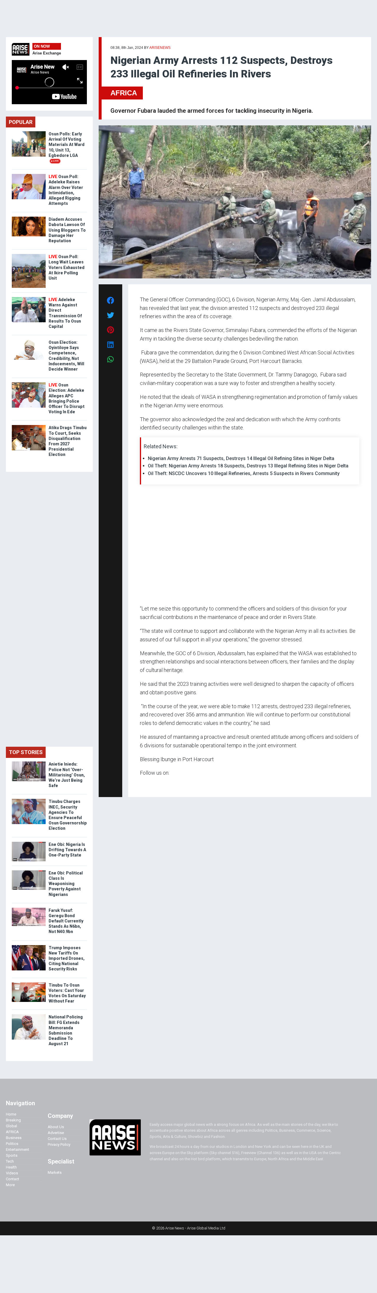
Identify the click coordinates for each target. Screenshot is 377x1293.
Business (14, 1138)
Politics (12, 1143)
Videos (12, 1173)
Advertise (56, 1133)
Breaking (13, 1120)
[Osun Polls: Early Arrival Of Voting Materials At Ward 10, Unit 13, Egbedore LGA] (29, 132)
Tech (10, 1161)
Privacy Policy (59, 1144)
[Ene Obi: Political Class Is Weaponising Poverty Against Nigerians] (29, 871)
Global (11, 1126)
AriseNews (160, 48)
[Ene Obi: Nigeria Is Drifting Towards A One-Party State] (29, 843)
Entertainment (17, 1149)
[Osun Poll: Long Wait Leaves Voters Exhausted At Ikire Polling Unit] (29, 255)
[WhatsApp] (148, 784)
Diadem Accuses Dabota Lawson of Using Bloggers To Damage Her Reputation (67, 230)
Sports (11, 1155)
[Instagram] (146, 784)
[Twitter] (143, 784)
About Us (56, 1127)
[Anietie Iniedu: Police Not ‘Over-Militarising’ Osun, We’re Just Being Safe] (29, 762)
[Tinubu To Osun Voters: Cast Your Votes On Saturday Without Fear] (29, 983)
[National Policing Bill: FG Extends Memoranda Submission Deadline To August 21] (29, 1015)
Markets (55, 1172)
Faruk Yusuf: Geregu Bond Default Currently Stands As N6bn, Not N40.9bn (66, 921)
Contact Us (57, 1138)
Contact (12, 1179)
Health (11, 1167)
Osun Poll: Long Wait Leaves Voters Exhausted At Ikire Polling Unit (67, 267)
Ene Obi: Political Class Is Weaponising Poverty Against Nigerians (66, 884)
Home (11, 1114)
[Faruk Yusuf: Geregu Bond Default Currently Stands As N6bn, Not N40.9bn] (29, 909)
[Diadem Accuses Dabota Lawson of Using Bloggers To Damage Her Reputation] (29, 218)
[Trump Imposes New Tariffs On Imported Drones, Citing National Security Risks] (29, 946)
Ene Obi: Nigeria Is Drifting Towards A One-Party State (67, 849)
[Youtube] (151, 784)
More (10, 1185)
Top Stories (26, 752)
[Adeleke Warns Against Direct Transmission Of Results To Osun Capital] (29, 298)
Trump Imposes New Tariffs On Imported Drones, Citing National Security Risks (67, 958)
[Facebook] (141, 784)
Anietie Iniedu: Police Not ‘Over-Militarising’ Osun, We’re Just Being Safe (67, 775)
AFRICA (123, 93)
